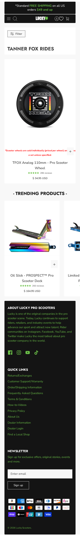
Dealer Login (15, 428)
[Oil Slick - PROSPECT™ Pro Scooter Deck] (32, 235)
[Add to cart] (70, 151)
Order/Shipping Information (25, 387)
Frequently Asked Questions (25, 393)
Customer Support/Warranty (25, 381)
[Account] (55, 19)
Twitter (12, 336)
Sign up (18, 485)
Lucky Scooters (23, 527)
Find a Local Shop (19, 434)
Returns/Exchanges (20, 375)
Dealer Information (19, 423)
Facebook (48, 332)
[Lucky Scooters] (41, 18)
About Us (13, 417)
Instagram (34, 332)
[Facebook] (10, 353)
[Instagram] (19, 353)
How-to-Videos (17, 405)
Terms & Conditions (20, 399)
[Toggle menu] (9, 19)
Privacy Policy (16, 411)
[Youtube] (27, 353)
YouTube (60, 332)
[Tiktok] (36, 353)
